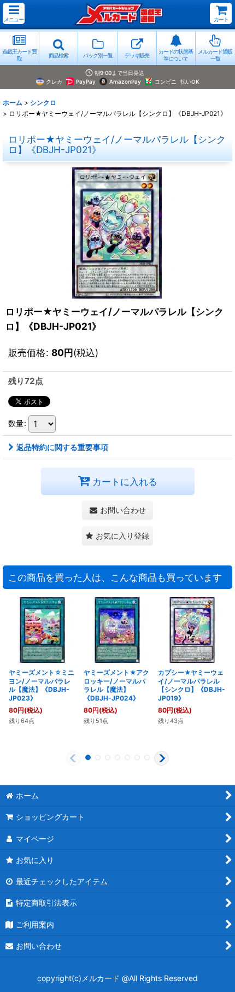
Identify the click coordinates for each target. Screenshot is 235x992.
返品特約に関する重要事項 (62, 447)
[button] (14, 13)
